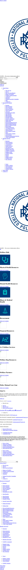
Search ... (2, 78)
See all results (3, 83)
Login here (9, 401)
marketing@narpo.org (17, 419)
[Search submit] (1, 80)
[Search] (17, 77)
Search (1, 77)
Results (2, 81)
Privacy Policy (6, 443)
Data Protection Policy (7, 448)
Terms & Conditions (7, 444)
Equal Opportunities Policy (8, 447)
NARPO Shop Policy (7, 445)
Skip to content (3, 0)
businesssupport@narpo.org (22, 417)
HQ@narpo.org (13, 415)
